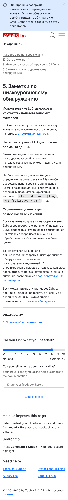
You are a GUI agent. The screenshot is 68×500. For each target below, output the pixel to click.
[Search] (52, 35)
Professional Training (51, 468)
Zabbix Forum (47, 475)
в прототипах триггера (33, 133)
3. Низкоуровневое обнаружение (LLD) (29, 64)
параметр (25, 179)
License (8, 494)
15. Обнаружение (14, 59)
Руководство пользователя (21, 54)
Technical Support (14, 468)
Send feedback (34, 396)
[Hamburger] (61, 35)
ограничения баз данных (38, 301)
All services (10, 475)
